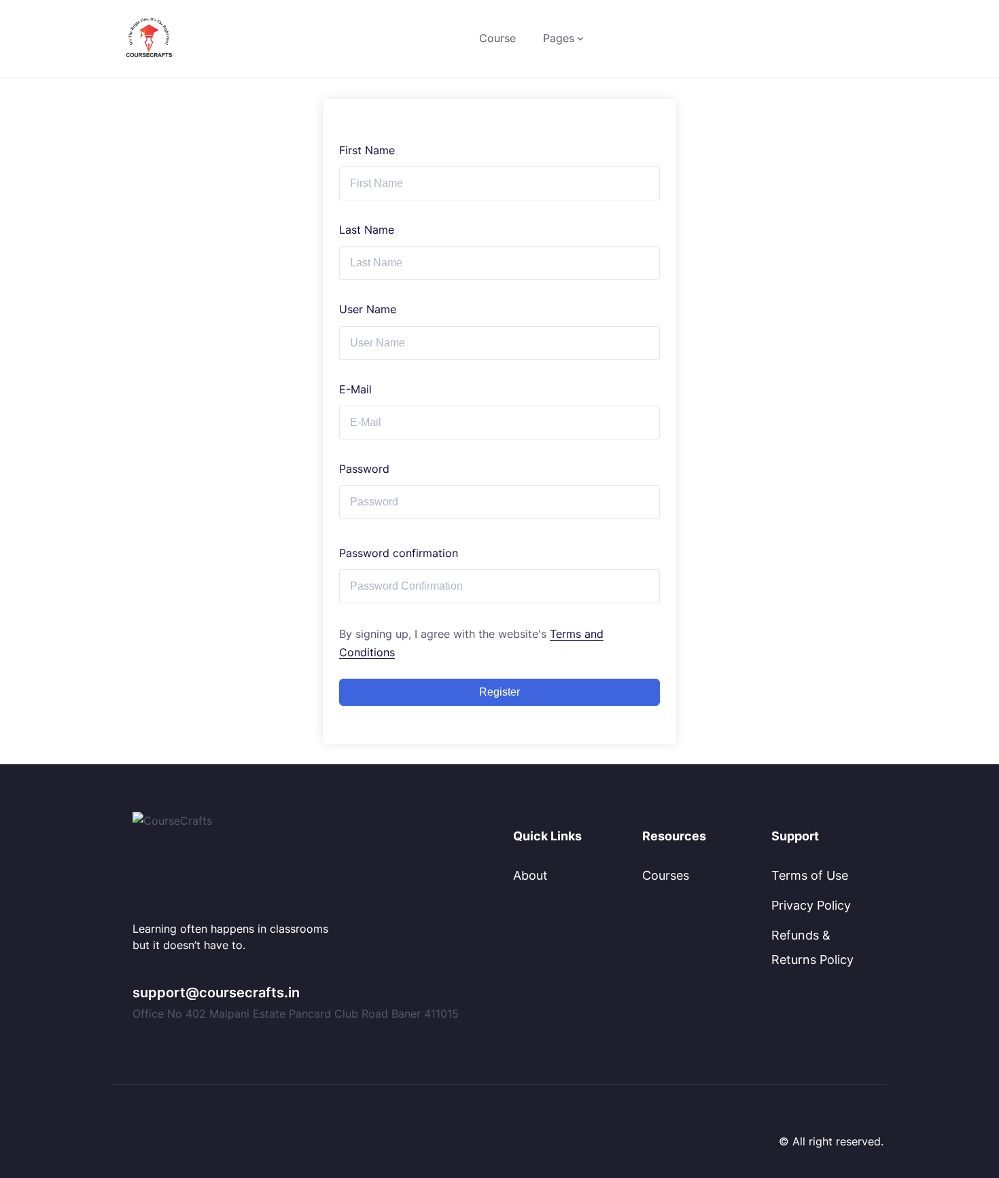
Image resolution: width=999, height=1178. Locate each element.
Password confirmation (398, 553)
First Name (367, 150)
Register (499, 692)
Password (364, 469)
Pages (558, 38)
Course (497, 38)
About (530, 875)
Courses (665, 875)
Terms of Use (809, 875)
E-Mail (355, 389)
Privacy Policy (811, 905)
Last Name (366, 229)
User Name (367, 309)
